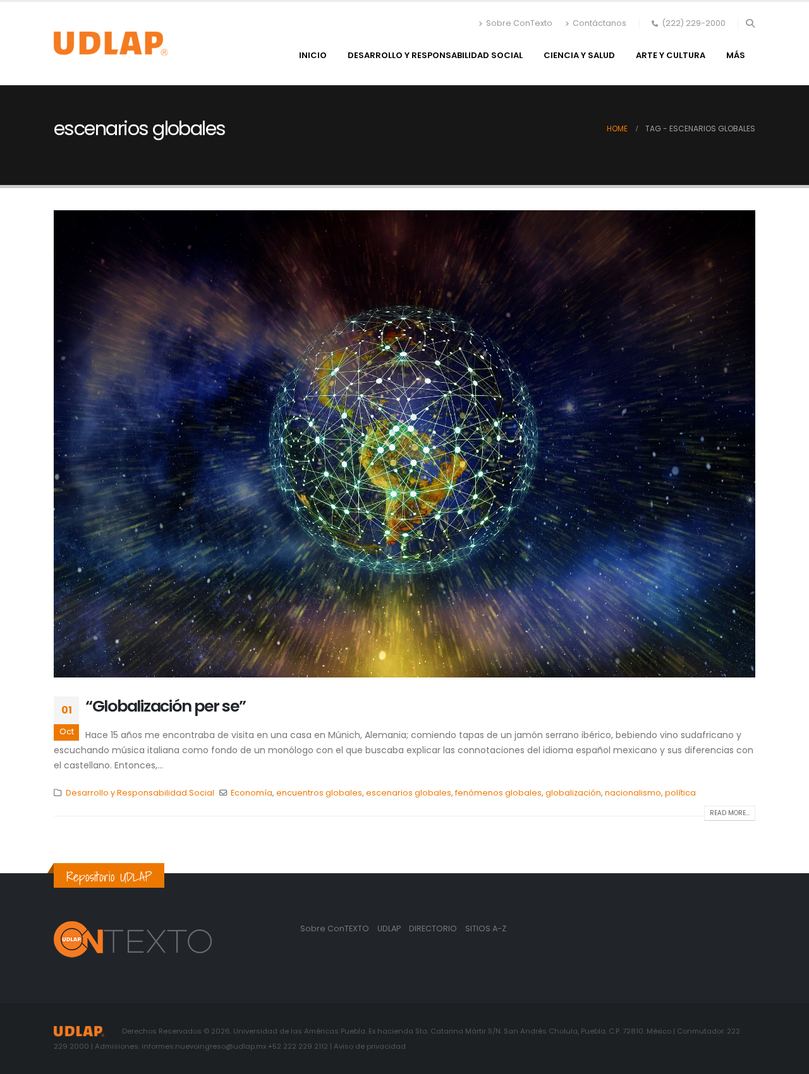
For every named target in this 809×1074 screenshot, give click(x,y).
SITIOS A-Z (485, 928)
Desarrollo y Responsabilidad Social (435, 55)
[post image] (404, 443)
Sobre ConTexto (519, 23)
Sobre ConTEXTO (334, 928)
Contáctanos (599, 23)
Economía (251, 792)
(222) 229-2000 (694, 23)
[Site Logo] (110, 44)
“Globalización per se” (165, 706)
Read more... (730, 813)
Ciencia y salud (579, 55)
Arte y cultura (670, 55)
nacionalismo (633, 792)
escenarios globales (408, 792)
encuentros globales (319, 792)
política (680, 792)
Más (735, 55)
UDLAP (390, 928)
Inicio (313, 55)
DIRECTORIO (434, 928)
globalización (573, 792)
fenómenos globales (498, 792)
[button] (750, 23)
